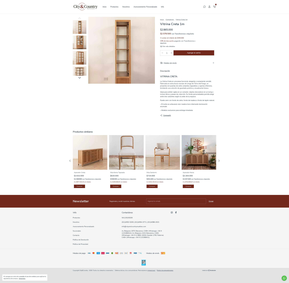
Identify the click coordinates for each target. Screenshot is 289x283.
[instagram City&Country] (172, 212)
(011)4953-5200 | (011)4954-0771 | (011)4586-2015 (140, 222)
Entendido (22, 278)
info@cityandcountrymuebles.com (134, 226)
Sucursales (77, 231)
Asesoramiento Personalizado (145, 7)
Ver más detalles (168, 46)
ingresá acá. (151, 270)
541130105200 (127, 218)
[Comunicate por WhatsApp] (284, 278)
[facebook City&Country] (176, 212)
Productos (114, 7)
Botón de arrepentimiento (165, 270)
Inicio (104, 7)
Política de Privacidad (80, 244)
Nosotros (126, 7)
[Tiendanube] (209, 270)
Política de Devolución (81, 240)
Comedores (170, 20)
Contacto (76, 235)
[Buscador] (204, 7)
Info (162, 7)
